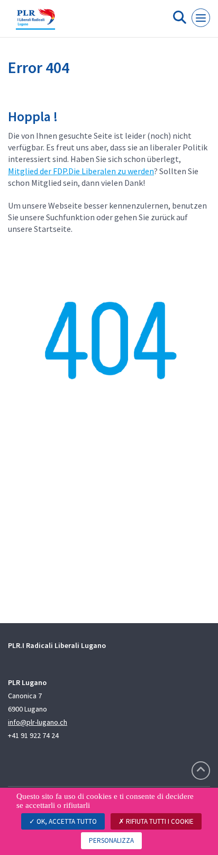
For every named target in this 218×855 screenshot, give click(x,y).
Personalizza (111, 840)
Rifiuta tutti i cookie (159, 821)
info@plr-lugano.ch (37, 722)
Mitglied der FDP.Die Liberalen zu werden (81, 171)
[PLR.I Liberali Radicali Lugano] (35, 22)
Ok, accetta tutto (66, 821)
